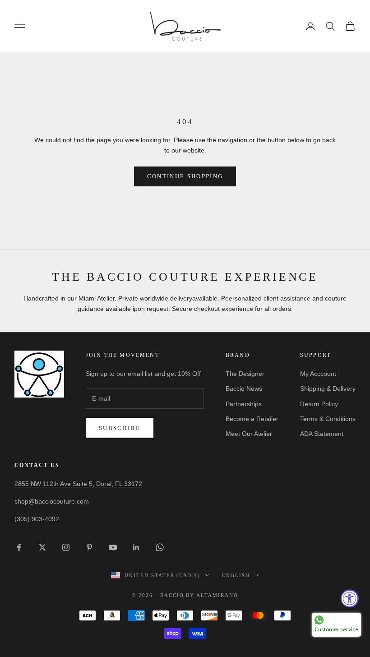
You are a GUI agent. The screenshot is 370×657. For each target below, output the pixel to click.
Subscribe (119, 428)
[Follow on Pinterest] (89, 547)
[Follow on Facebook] (18, 547)
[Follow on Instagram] (65, 547)
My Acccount (318, 373)
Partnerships (244, 403)
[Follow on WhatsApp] (159, 547)
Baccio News (244, 388)
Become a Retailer (252, 418)
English (236, 575)
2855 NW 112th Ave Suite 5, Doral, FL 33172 (78, 483)
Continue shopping (185, 176)
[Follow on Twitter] (42, 547)
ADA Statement (321, 433)
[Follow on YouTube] (112, 547)
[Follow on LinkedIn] (136, 547)
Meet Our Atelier (249, 433)
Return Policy (319, 403)
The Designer (245, 373)
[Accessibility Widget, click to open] (350, 598)
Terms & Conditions (328, 418)
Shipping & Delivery (328, 388)
